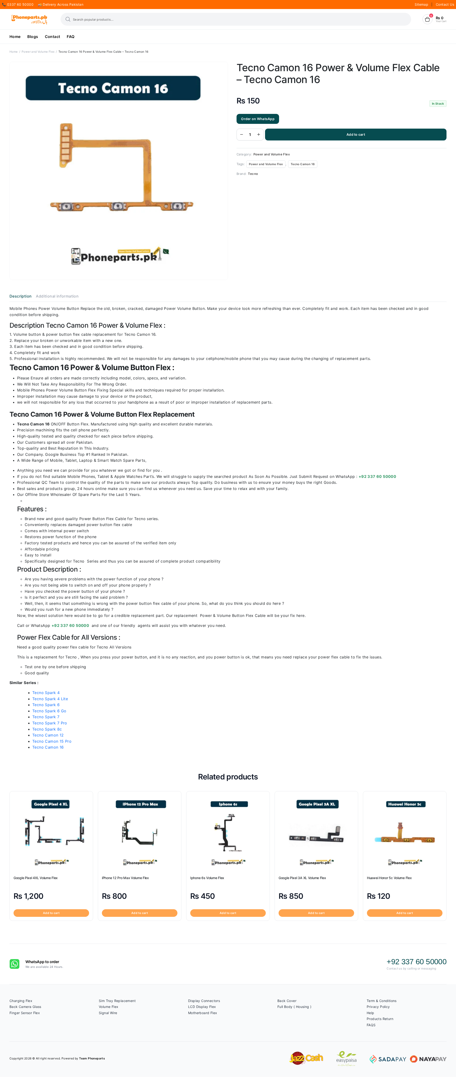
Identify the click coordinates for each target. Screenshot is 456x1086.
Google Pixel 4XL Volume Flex (36, 878)
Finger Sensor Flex (25, 1013)
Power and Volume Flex (38, 51)
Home (15, 36)
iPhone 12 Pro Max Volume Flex (125, 878)
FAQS (371, 1025)
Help (370, 1013)
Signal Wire (108, 1013)
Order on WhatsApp (258, 119)
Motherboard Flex (202, 1013)
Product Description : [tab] (49, 569)
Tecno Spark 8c (47, 729)
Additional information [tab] (57, 296)
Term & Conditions (382, 1001)
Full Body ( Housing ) (294, 1007)
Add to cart (356, 134)
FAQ (70, 36)
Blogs (32, 36)
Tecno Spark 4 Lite (50, 698)
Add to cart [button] (51, 913)
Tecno (253, 174)
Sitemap (422, 4)
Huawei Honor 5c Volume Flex (389, 878)
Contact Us (445, 4)
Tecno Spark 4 (46, 692)
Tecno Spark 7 (45, 716)
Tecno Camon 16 (303, 164)
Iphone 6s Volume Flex (207, 878)
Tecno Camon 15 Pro (51, 741)
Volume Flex (108, 1007)
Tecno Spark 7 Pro (49, 723)
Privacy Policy (378, 1007)
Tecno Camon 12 (48, 735)
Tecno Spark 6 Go (49, 710)
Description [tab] (21, 296)
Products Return (380, 1019)
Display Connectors (204, 1001)
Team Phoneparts (92, 1058)
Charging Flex (21, 1001)
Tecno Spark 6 (46, 704)
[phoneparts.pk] (29, 19)
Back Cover (286, 1001)
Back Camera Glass (25, 1007)
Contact (52, 36)
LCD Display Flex (202, 1007)
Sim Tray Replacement (117, 1001)
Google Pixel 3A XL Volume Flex (302, 878)
